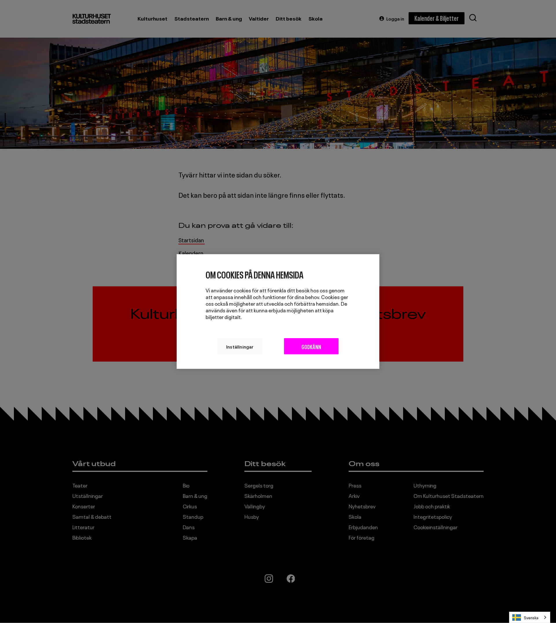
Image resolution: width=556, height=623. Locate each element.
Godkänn (311, 346)
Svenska (531, 617)
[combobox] (529, 617)
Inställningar (240, 346)
